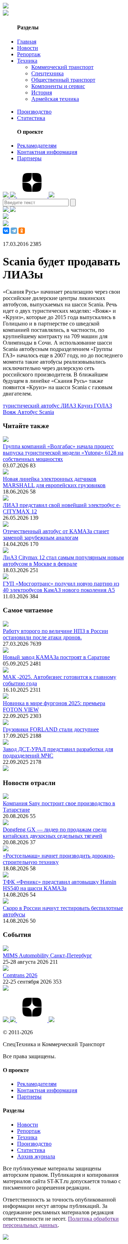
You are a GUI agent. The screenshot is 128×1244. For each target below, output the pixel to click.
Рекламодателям (37, 146)
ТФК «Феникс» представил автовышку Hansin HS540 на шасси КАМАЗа (59, 885)
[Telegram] (14, 231)
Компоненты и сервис (58, 86)
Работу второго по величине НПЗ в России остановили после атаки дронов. (55, 634)
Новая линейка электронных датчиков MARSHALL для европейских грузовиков (54, 482)
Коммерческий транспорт (62, 67)
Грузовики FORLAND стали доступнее (51, 729)
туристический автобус (32, 406)
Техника (27, 61)
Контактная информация (47, 152)
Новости (27, 48)
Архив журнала (36, 1156)
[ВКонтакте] (6, 231)
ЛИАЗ (69, 406)
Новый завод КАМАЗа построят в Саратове (56, 657)
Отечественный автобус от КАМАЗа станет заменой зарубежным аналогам (56, 534)
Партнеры (29, 158)
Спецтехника (47, 73)
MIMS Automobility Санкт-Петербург (47, 955)
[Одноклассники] (21, 231)
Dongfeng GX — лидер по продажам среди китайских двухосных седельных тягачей (55, 833)
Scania (46, 412)
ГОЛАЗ (103, 406)
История (41, 93)
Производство (34, 112)
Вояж (10, 412)
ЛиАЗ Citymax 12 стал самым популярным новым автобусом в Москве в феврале (63, 560)
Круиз (86, 406)
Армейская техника (55, 99)
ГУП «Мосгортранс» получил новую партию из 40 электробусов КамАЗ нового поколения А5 (61, 587)
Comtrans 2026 (20, 975)
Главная (26, 42)
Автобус (28, 412)
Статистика (31, 118)
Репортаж (29, 54)
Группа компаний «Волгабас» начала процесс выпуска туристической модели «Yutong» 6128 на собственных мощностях (63, 452)
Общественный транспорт (63, 80)
